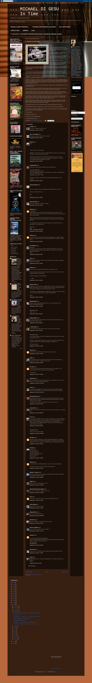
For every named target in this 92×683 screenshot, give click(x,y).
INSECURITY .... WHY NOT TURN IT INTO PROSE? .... (25, 622)
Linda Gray (32, 378)
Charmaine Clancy (34, 396)
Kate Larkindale (33, 201)
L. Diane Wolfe (33, 326)
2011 (14, 641)
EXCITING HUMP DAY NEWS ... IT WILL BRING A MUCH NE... (26, 613)
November (16, 607)
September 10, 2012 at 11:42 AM (36, 383)
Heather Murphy (33, 317)
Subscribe (76, 91)
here (65, 58)
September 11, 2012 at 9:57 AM (36, 425)
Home (33, 30)
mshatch (32, 126)
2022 (14, 586)
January (15, 639)
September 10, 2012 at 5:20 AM (36, 362)
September (16, 611)
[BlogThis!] (49, 120)
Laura (31, 557)
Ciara (31, 387)
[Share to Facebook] (52, 120)
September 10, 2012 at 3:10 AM (36, 346)
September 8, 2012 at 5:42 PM (36, 241)
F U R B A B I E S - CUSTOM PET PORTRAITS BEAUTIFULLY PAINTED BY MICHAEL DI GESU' (36, 34)
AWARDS (25, 30)
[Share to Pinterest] (53, 120)
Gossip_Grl (32, 549)
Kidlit (12, 245)
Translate (76, 115)
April (15, 633)
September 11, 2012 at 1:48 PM (36, 443)
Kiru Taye (32, 366)
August (15, 626)
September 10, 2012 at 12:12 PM (37, 392)
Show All (20, 348)
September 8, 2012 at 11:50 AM (36, 130)
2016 (14, 597)
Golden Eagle (33, 504)
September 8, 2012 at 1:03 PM (36, 137)
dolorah (31, 267)
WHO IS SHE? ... (17, 614)
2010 (14, 643)
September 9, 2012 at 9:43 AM (36, 322)
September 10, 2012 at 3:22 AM (36, 353)
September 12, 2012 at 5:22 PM (36, 500)
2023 (14, 584)
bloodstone (45, 671)
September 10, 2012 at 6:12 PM (36, 403)
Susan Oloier (33, 408)
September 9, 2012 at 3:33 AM (36, 306)
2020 (14, 589)
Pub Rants (13, 250)
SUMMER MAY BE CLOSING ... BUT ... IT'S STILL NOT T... (26, 623)
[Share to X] (50, 120)
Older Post (65, 572)
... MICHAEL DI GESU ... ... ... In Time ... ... (45, 11)
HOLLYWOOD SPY (16, 258)
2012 (14, 604)
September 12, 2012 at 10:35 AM (37, 485)
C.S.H (31, 417)
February (16, 637)
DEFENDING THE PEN (16, 299)
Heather (31, 481)
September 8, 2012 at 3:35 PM (36, 161)
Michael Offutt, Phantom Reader (37, 489)
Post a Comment (31, 566)
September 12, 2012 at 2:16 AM (36, 468)
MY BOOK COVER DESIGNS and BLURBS (44, 27)
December (16, 605)
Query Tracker (14, 247)
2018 (14, 593)
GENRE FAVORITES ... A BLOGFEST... (21, 618)
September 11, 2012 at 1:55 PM (36, 458)
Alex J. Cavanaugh (34, 134)
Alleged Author (33, 512)
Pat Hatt (31, 447)
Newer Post (29, 572)
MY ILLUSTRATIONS (64, 27)
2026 (14, 582)
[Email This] (48, 120)
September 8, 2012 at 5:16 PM (36, 205)
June (15, 629)
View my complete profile (76, 77)
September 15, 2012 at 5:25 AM (36, 545)
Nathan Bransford (14, 253)
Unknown (32, 209)
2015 (14, 598)
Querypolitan (13, 248)
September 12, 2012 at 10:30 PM (37, 515)
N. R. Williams (33, 245)
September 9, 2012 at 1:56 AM (36, 280)
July (15, 628)
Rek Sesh (32, 437)
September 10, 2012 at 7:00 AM (36, 374)
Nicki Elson (32, 519)
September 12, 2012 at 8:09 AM (36, 477)
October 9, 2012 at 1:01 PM (35, 563)
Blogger (54, 671)
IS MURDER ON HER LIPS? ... (20, 620)
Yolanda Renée (33, 165)
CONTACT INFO (15, 30)
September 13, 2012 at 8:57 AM (36, 523)
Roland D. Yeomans (34, 472)
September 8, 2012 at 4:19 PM (36, 197)
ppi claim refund (33, 543)
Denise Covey (33, 284)
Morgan (31, 142)
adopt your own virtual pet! (56, 668)
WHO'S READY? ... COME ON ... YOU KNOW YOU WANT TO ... (27, 616)
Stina (31, 496)
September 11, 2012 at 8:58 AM (36, 412)
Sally (31, 357)
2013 (14, 602)
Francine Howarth (34, 184)
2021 (14, 587)
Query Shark (13, 252)
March (15, 635)
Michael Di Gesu (76, 46)
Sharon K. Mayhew (34, 527)
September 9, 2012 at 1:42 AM (36, 263)
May (15, 631)
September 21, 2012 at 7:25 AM (36, 552)
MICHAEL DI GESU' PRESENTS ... (20, 27)
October (15, 609)
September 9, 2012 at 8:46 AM (36, 313)
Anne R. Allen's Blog (16, 335)
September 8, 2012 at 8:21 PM (36, 254)
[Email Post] (45, 120)
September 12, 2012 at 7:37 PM (36, 508)
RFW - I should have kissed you (36, 229)
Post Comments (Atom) (36, 574)
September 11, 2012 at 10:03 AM (36, 433)
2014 (14, 600)
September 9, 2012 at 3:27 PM (36, 330)
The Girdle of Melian (16, 283)
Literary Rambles (15, 315)
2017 (14, 595)
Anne (31, 258)
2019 (14, 591)
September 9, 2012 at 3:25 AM (36, 297)
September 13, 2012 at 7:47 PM (36, 531)
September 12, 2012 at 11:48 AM (36, 492)
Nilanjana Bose (33, 301)
